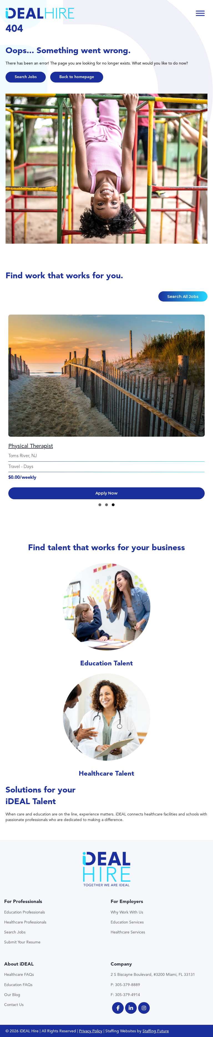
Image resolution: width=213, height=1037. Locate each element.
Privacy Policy (90, 1031)
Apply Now (106, 493)
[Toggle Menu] (200, 13)
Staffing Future (156, 1031)
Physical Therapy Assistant (41, 445)
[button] (26, 77)
